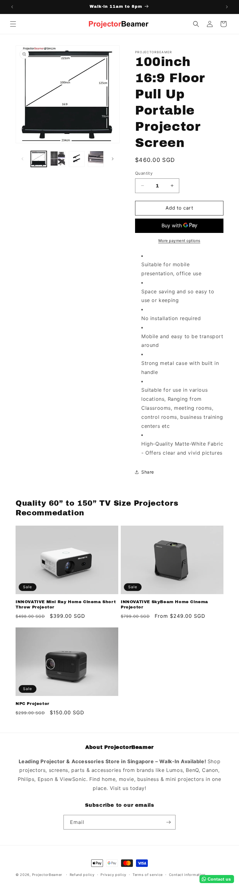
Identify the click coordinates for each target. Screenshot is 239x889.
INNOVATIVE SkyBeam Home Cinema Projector (164, 604)
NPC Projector (32, 704)
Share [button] (147, 472)
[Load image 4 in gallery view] (96, 159)
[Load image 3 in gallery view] (77, 159)
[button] (13, 24)
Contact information (187, 874)
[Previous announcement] (12, 7)
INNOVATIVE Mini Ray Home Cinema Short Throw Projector (66, 604)
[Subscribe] (168, 822)
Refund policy (82, 874)
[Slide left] (22, 159)
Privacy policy (113, 874)
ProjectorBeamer (47, 874)
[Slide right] (113, 159)
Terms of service (148, 874)
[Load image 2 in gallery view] (58, 159)
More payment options (179, 240)
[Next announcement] (227, 7)
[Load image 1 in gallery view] (39, 159)
